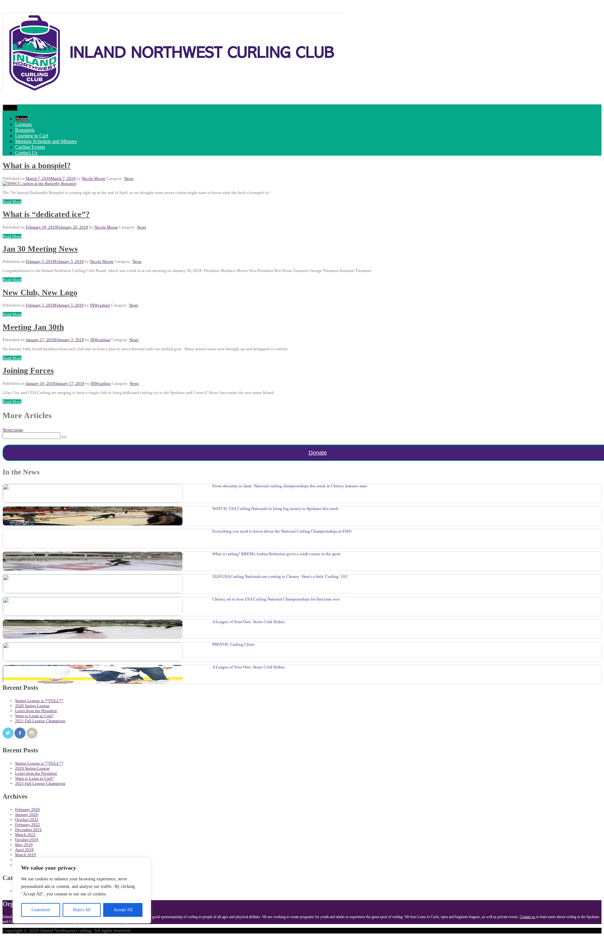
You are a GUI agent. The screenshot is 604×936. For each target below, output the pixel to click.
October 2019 (26, 839)
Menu (10, 107)
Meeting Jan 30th (33, 327)
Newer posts (13, 429)
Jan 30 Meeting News (40, 248)
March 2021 (25, 834)
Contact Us (26, 152)
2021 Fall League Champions (40, 720)
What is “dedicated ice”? (46, 214)
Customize (40, 909)
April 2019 (24, 849)
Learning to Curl (31, 135)
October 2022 (26, 819)
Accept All (123, 909)
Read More (12, 201)
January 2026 (26, 814)
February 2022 (27, 824)
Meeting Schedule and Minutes (46, 141)
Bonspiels (25, 130)
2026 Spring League (32, 705)
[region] (82, 890)
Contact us (527, 917)
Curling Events (30, 147)
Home (21, 118)
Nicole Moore (93, 178)
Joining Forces (28, 370)
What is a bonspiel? (37, 165)
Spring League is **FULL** (39, 700)
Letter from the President (36, 710)
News (128, 178)
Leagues (23, 124)
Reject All (82, 909)
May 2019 (24, 844)
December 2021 (28, 829)
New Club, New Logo (40, 292)
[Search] (64, 437)
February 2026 (27, 809)
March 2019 (25, 854)
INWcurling (100, 305)
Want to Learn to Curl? (34, 715)
